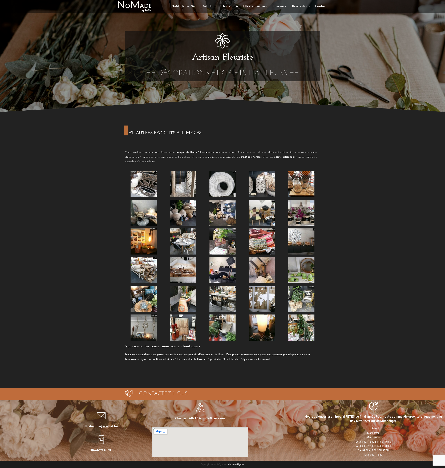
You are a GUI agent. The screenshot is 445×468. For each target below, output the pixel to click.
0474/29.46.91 (101, 450)
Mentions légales (236, 464)
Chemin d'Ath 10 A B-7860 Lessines (200, 418)
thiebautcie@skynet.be (101, 426)
